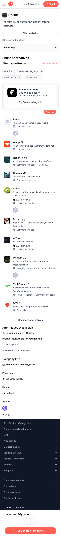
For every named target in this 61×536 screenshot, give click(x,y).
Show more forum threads (17, 350)
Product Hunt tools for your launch (22, 338)
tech (8, 71)
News (19, 294)
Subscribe (33, 4)
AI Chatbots (31, 203)
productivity (12, 77)
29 (6, 344)
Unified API (44, 164)
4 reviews (25, 199)
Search (28, 294)
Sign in (52, 4)
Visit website (30, 33)
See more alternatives (30, 319)
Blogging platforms (26, 268)
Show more (32, 77)
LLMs (19, 203)
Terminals (21, 310)
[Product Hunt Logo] (10, 4)
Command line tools (15, 40)
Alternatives (9, 47)
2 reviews (25, 245)
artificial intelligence (31, 71)
